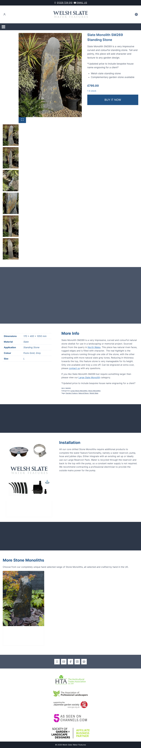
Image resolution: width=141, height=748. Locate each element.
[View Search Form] (137, 27)
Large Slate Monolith (89, 377)
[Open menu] (3, 27)
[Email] (64, 661)
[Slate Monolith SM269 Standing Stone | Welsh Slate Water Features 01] (50, 75)
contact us (74, 368)
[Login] (4, 14)
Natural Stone (83, 393)
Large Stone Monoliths (78, 391)
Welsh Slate (94, 393)
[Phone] (57, 661)
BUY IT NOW (113, 99)
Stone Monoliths (94, 391)
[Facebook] (70, 661)
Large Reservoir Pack (23, 506)
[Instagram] (77, 661)
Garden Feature (72, 393)
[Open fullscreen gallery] (22, 120)
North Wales (94, 347)
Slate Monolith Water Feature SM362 (19, 633)
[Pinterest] (84, 661)
